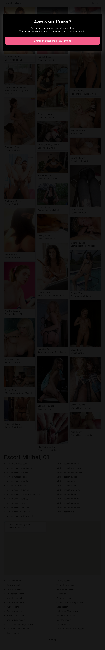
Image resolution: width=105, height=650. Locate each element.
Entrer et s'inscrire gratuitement (52, 40)
